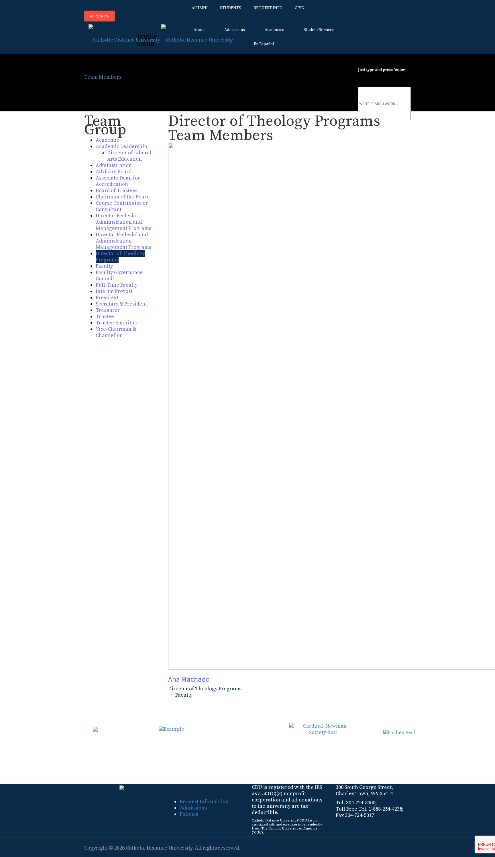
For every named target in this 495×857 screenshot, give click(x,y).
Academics (274, 29)
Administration (114, 165)
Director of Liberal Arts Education (129, 155)
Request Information (204, 801)
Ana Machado (189, 679)
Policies (189, 814)
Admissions (234, 29)
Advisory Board (113, 171)
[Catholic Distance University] (161, 38)
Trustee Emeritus (116, 323)
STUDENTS (230, 8)
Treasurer (108, 310)
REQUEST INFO (268, 8)
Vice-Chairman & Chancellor (116, 332)
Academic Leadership (121, 146)
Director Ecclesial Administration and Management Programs (123, 222)
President (107, 297)
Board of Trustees (117, 190)
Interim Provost (114, 291)
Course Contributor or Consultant (122, 206)
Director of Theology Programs (120, 256)
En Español (264, 44)
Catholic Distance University (159, 848)
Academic (107, 140)
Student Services (319, 29)
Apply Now (99, 16)
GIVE (299, 8)
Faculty (104, 266)
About (199, 29)
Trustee (105, 316)
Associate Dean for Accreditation (118, 181)
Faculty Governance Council (119, 275)
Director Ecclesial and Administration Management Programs (123, 241)
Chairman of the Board (123, 197)
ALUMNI (200, 8)
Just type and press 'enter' (382, 69)
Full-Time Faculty (117, 285)
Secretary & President (121, 304)
